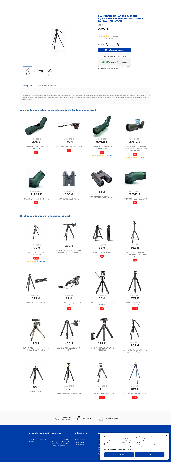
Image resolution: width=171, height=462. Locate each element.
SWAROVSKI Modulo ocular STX (135, 199)
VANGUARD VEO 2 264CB (36, 303)
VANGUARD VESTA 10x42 (69, 199)
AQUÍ (136, 443)
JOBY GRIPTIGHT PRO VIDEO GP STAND (102, 304)
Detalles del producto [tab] (46, 85)
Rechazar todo (119, 454)
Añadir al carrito (114, 50)
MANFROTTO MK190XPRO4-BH (102, 393)
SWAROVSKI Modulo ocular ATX (36, 199)
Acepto (149, 454)
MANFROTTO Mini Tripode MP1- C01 (69, 304)
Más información (110, 450)
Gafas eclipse (79, 445)
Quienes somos (80, 442)
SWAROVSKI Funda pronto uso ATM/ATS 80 (36, 147)
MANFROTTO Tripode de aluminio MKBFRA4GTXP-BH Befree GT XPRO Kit (69, 252)
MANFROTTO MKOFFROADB (135, 393)
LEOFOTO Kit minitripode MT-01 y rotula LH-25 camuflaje (36, 349)
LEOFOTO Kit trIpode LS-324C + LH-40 (69, 349)
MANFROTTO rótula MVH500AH (69, 146)
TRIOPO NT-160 (36, 391)
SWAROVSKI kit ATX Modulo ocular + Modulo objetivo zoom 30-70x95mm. (135, 148)
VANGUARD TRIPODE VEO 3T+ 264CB (69, 394)
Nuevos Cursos (80, 440)
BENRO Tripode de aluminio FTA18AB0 (135, 304)
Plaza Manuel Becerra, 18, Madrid (38, 441)
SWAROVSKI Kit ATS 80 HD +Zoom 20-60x (102, 147)
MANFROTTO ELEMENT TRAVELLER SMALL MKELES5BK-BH (135, 254)
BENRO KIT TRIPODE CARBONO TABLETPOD (102, 349)
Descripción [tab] (27, 85)
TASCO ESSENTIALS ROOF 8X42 (101, 197)
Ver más (116, 68)
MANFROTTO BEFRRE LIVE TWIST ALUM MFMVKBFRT (135, 351)
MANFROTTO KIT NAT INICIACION (36, 253)
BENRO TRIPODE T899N (102, 252)
